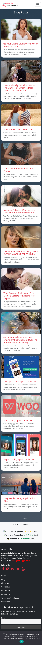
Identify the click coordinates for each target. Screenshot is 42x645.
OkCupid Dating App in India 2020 (20, 381)
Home (3, 576)
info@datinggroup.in (21, 561)
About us (5, 583)
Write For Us (6, 590)
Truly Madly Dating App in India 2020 (19, 499)
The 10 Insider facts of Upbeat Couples (18, 169)
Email (3, 618)
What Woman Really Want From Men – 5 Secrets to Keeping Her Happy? (19, 296)
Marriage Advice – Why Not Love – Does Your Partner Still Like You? (20, 211)
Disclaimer (5, 601)
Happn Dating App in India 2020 (19, 459)
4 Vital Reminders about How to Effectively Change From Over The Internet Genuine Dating (20, 340)
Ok (22, 642)
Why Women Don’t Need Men (18, 129)
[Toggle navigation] (38, 4)
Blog (3, 579)
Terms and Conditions (10, 598)
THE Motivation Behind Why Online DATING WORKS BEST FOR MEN (20, 253)
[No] (39, 638)
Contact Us (5, 587)
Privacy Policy (6, 594)
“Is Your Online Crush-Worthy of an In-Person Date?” (20, 45)
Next (24, 518)
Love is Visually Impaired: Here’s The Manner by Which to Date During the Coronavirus (19, 88)
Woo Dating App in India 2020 (18, 420)
